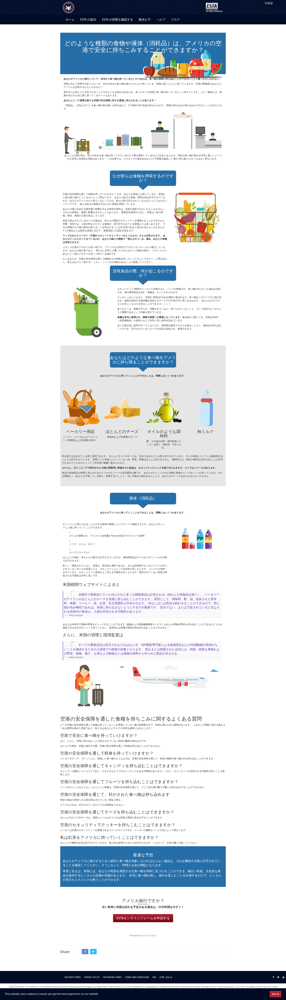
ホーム (70, 19)
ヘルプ (160, 19)
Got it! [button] (275, 994)
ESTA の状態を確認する (117, 19)
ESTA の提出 (88, 19)
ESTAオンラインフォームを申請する (143, 918)
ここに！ (166, 304)
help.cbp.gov (76, 615)
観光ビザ (145, 19)
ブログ (175, 19)
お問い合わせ (165, 977)
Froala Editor (149, 935)
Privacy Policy (92, 977)
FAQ (154, 977)
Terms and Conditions (137, 977)
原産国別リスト (82, 627)
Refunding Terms (112, 977)
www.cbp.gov (76, 657)
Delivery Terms (72, 977)
